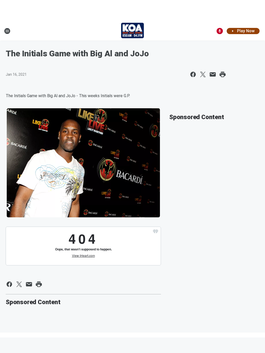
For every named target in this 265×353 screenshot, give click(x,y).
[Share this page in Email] (212, 74)
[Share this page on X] (203, 74)
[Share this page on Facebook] (193, 74)
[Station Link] (132, 31)
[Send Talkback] (220, 31)
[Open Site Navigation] (7, 31)
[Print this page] (222, 74)
